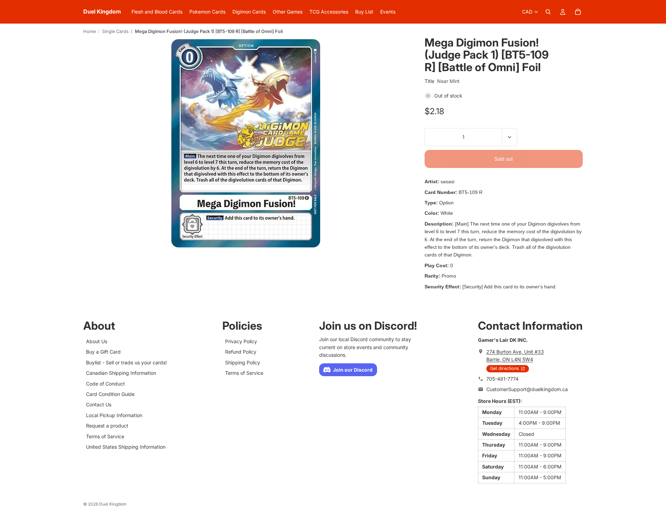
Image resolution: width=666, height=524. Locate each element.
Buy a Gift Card (103, 352)
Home (89, 31)
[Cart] (578, 11)
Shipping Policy (242, 362)
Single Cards (115, 31)
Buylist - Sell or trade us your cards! (126, 362)
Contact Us (98, 405)
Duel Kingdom (113, 504)
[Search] (548, 11)
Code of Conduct (105, 384)
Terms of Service (105, 436)
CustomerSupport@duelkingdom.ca (527, 389)
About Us (96, 341)
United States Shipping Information (125, 447)
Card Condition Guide (110, 394)
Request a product (107, 426)
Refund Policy (240, 352)
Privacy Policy (241, 341)
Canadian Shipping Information (121, 373)
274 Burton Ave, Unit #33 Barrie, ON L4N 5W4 (515, 355)
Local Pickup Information (114, 415)
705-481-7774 (502, 379)
